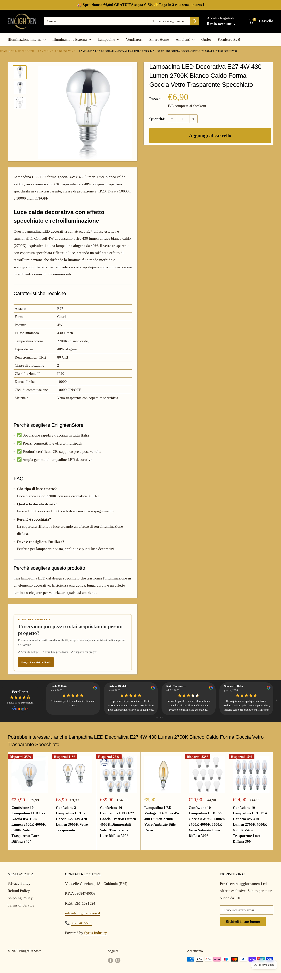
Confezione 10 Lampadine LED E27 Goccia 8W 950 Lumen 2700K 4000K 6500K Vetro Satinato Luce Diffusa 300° (207, 822)
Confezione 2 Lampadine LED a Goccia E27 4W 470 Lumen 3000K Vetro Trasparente (72, 819)
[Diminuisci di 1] (172, 119)
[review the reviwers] (95, 688)
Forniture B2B (229, 39)
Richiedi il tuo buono (243, 921)
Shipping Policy (20, 898)
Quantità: (157, 119)
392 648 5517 (81, 923)
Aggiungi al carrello (210, 135)
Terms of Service (21, 905)
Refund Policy (19, 891)
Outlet (206, 39)
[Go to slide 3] (162, 717)
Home (3, 51)
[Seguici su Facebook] (110, 960)
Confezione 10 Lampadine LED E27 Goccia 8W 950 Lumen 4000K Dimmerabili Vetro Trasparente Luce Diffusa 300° (118, 822)
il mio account (219, 24)
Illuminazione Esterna (69, 39)
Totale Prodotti (22, 51)
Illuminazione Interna (24, 39)
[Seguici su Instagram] (117, 960)
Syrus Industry (95, 933)
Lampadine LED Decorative (56, 51)
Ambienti (183, 39)
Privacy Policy (19, 883)
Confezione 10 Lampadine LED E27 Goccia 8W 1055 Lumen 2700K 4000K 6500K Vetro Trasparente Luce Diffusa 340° (28, 824)
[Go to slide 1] (157, 717)
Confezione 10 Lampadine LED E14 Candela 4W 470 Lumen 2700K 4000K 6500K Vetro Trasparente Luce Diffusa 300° (250, 824)
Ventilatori (134, 39)
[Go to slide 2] (160, 717)
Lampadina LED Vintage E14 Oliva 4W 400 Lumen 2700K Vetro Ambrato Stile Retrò (162, 819)
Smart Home (159, 39)
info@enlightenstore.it (82, 913)
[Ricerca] (194, 21)
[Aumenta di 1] (193, 119)
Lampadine (106, 39)
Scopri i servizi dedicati (35, 662)
